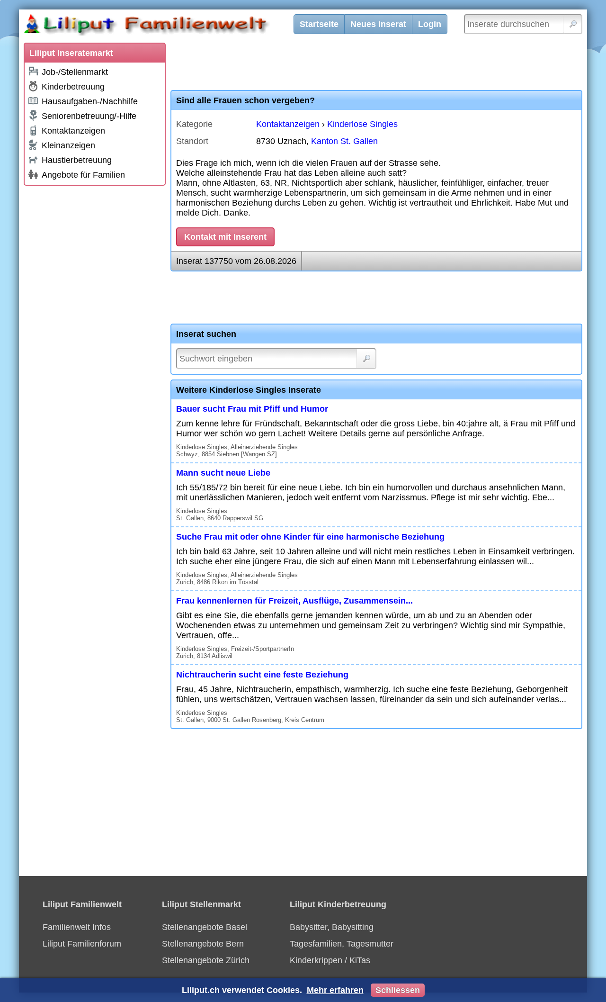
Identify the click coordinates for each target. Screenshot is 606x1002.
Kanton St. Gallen (344, 141)
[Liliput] (163, 26)
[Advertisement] (95, 332)
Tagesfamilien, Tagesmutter (341, 943)
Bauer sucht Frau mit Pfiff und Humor (252, 409)
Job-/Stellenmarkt (75, 72)
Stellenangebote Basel (204, 927)
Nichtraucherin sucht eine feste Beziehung (262, 674)
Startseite (319, 24)
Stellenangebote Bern (203, 943)
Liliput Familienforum (82, 943)
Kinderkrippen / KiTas (330, 960)
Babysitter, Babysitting (332, 927)
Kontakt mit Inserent (225, 237)
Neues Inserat (378, 24)
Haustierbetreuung (77, 160)
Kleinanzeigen (68, 145)
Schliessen (397, 990)
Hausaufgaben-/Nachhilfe (90, 101)
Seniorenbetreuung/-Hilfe (89, 116)
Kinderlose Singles (362, 124)
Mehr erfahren (335, 990)
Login (429, 24)
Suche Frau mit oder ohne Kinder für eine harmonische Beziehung (310, 537)
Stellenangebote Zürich (206, 960)
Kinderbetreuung (73, 86)
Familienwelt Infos (77, 927)
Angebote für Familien (83, 175)
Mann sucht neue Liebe (223, 473)
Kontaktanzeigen (73, 130)
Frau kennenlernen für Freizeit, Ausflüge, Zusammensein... (294, 600)
